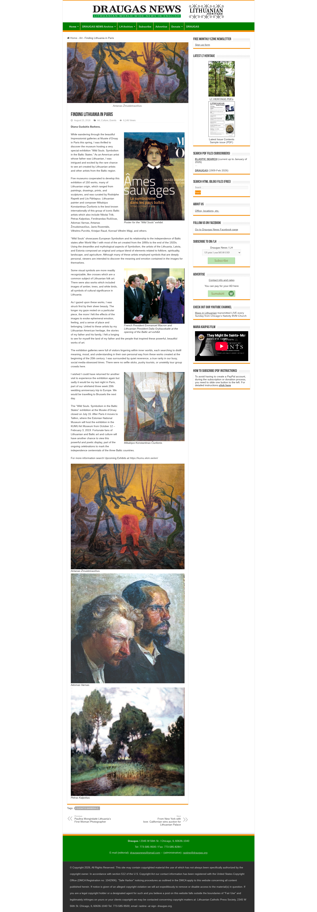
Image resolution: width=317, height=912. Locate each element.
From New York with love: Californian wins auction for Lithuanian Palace (162, 820)
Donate (175, 26)
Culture (104, 120)
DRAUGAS (192, 26)
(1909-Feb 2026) (211, 170)
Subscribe (145, 26)
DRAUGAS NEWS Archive (97, 26)
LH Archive (126, 26)
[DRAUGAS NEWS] (158, 10)
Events (113, 120)
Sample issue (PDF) (221, 142)
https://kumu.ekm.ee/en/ (144, 458)
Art (81, 37)
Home (72, 26)
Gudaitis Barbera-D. (87, 808)
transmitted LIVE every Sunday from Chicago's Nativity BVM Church (221, 314)
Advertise (161, 26)
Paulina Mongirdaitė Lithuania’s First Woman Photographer (92, 819)
